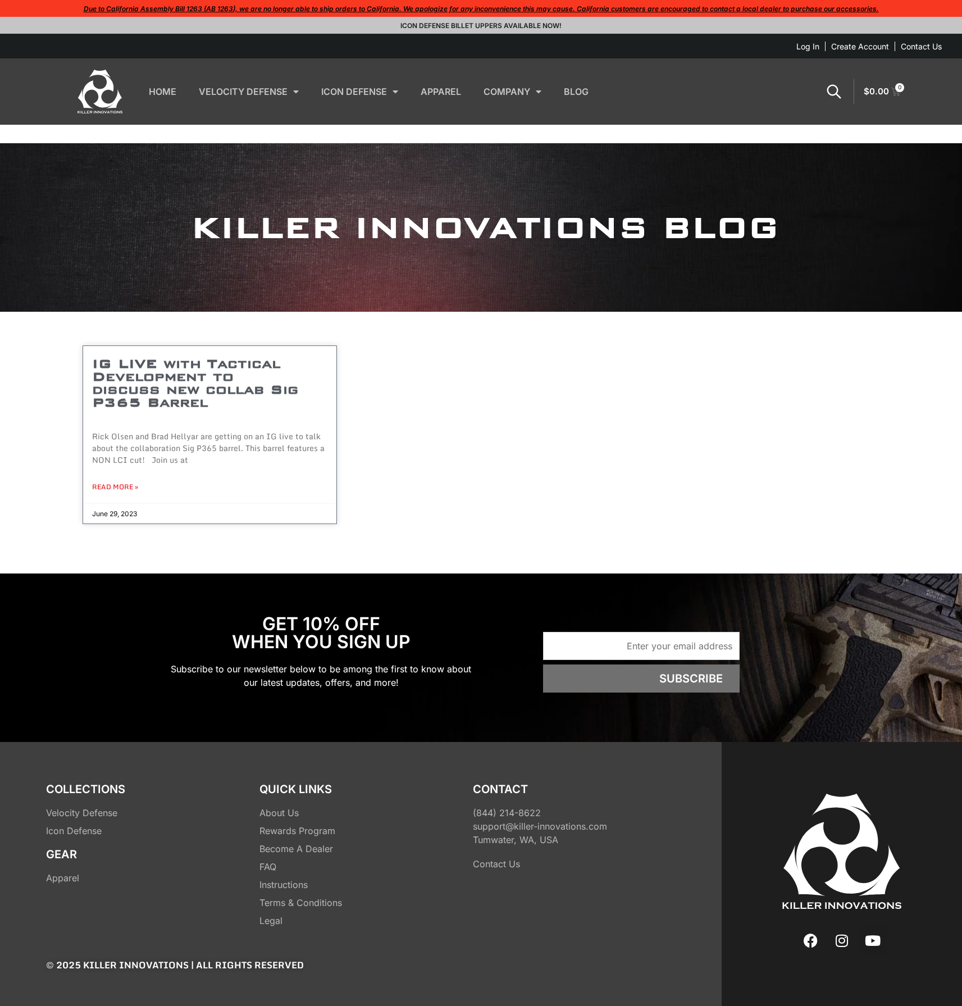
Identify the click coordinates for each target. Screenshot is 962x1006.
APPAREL (441, 91)
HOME (162, 91)
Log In (807, 46)
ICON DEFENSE (354, 91)
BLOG (576, 91)
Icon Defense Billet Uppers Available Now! (481, 25)
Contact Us (921, 46)
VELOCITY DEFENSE (243, 91)
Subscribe (691, 678)
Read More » (115, 487)
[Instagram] (842, 940)
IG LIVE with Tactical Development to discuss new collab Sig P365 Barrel (195, 383)
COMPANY (507, 91)
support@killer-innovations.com (540, 826)
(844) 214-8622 (507, 812)
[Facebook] (811, 940)
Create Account (860, 46)
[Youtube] (873, 940)
